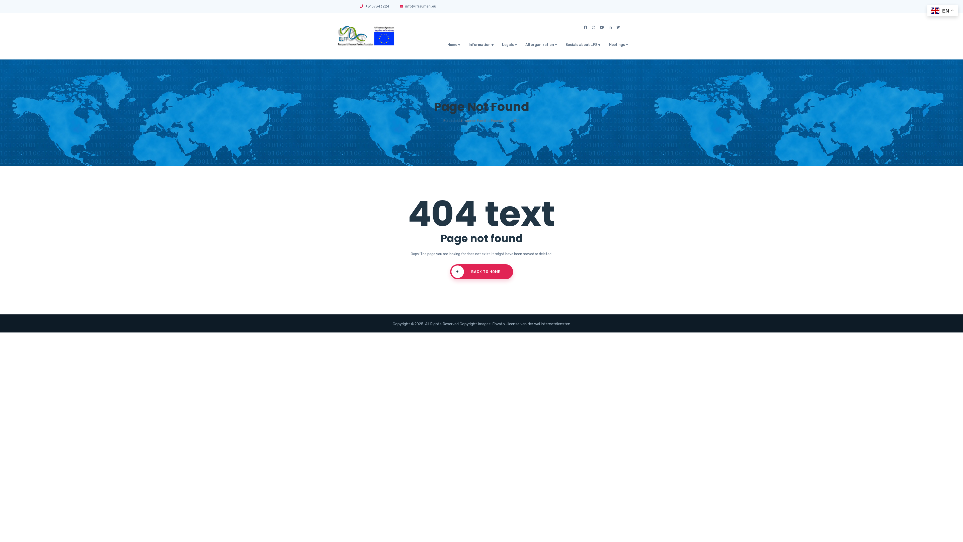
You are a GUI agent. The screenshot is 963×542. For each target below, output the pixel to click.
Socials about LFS (581, 45)
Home (452, 45)
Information (480, 45)
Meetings (617, 45)
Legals (508, 45)
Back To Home (478, 271)
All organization (539, 45)
